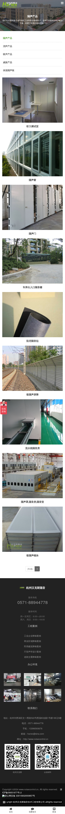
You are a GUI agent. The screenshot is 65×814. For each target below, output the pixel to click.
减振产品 (7, 62)
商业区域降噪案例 (32, 641)
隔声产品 (7, 38)
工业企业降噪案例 (32, 635)
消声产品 (7, 46)
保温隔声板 (8, 70)
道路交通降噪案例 (32, 656)
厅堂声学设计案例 (32, 651)
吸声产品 (7, 54)
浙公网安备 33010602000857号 (20, 795)
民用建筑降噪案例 (32, 646)
